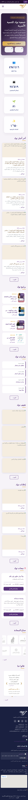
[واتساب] (15, 721)
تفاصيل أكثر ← (13, 301)
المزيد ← (14, 279)
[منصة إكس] (25, 721)
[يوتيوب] (18, 721)
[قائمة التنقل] (2, 6)
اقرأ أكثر (22, 174)
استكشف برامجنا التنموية (14, 43)
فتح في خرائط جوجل (21, 789)
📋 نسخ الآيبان (22, 757)
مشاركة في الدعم (13, 588)
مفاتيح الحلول (12, 797)
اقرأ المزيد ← (10, 685)
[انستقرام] (22, 721)
